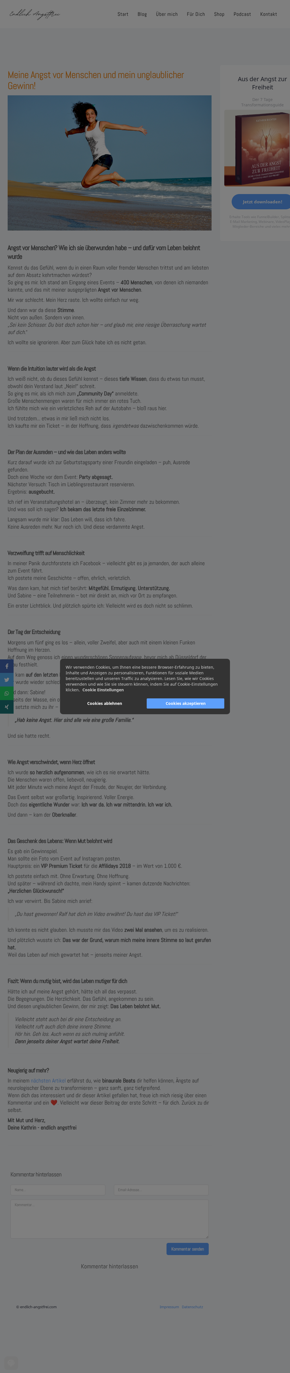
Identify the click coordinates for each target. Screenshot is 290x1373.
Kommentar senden (187, 1249)
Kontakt (268, 14)
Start (123, 14)
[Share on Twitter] (7, 679)
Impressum (169, 1306)
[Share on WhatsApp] (7, 693)
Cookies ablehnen (104, 703)
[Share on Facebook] (7, 666)
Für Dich (196, 14)
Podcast (242, 14)
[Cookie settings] (11, 1363)
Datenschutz (192, 1306)
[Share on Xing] (7, 707)
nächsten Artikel (48, 1080)
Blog (142, 14)
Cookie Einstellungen (103, 689)
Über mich (167, 14)
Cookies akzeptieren (186, 703)
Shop (219, 14)
